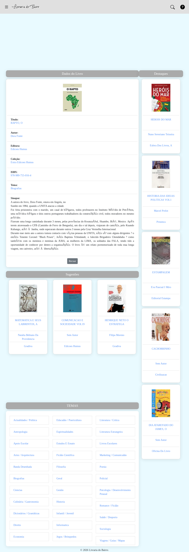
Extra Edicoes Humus (22, 162)
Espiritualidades (64, 431)
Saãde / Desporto (108, 517)
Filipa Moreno (116, 335)
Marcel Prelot (161, 210)
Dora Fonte (17, 136)
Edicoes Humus (19, 149)
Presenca (161, 222)
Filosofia (61, 466)
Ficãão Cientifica (65, 455)
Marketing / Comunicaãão (113, 455)
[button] (6, 6)
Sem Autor (72, 335)
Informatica (62, 525)
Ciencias (17, 490)
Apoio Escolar (20, 443)
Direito (17, 525)
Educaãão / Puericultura (68, 420)
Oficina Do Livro (161, 451)
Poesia (103, 466)
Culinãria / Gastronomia (26, 501)
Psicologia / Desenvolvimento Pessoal (115, 492)
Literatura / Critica (109, 420)
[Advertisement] (94, 42)
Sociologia (105, 529)
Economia (18, 536)
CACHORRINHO (161, 348)
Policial (104, 478)
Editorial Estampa (161, 298)
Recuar (72, 261)
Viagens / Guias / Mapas (112, 540)
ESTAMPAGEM (161, 272)
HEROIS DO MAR (161, 119)
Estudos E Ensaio (65, 443)
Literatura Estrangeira (111, 431)
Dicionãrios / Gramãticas (26, 513)
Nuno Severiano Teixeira (161, 134)
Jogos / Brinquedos (66, 536)
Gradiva (28, 346)
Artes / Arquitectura (23, 455)
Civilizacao (161, 374)
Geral (59, 478)
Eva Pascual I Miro (161, 287)
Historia (60, 501)
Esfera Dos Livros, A (161, 145)
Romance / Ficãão (109, 505)
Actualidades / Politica (25, 420)
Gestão (59, 490)
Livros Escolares (108, 443)
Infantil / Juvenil (65, 513)
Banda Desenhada (22, 466)
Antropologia (20, 431)
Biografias (16, 188)
